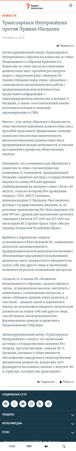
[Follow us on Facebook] (5, 403)
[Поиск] (64, 446)
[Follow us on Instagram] (31, 403)
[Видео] (46, 446)
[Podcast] (48, 403)
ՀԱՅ (12, 446)
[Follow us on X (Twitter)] (14, 403)
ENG (29, 446)
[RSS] (39, 403)
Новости (9, 16)
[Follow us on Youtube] (22, 403)
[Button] (65, 46)
